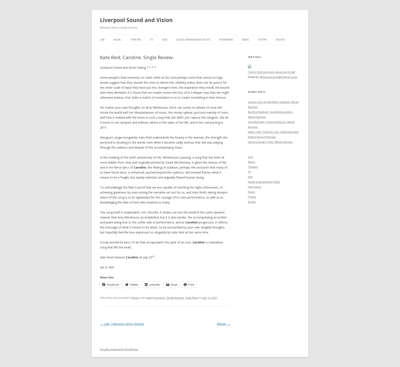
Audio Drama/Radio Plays (193, 39)
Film (164, 39)
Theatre (135, 39)
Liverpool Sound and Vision (136, 20)
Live (102, 39)
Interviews (226, 39)
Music (117, 39)
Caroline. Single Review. (169, 298)
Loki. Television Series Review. (122, 324)
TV (151, 39)
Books (280, 39)
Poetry (262, 39)
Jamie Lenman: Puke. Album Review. (270, 142)
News (245, 39)
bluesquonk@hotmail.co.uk (280, 77)
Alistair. (223, 324)
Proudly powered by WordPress (119, 349)
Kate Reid (192, 298)
